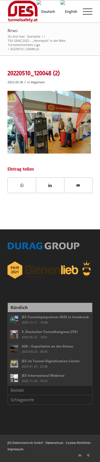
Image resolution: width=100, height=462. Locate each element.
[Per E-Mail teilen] (78, 185)
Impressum (15, 449)
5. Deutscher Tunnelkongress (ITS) (50, 331)
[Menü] (84, 11)
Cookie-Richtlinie (78, 443)
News (13, 30)
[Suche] (25, 11)
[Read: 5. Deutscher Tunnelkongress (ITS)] (14, 334)
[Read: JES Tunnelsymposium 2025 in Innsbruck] (14, 320)
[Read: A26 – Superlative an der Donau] (14, 349)
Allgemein (38, 82)
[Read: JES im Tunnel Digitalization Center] (14, 364)
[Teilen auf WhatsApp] (22, 185)
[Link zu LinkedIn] (80, 455)
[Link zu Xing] (88, 455)
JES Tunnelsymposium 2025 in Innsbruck (55, 317)
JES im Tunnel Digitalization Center (51, 361)
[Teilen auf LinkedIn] (50, 185)
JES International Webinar (43, 375)
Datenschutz (54, 443)
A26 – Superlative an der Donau (47, 346)
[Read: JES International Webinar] (14, 378)
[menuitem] (25, 11)
